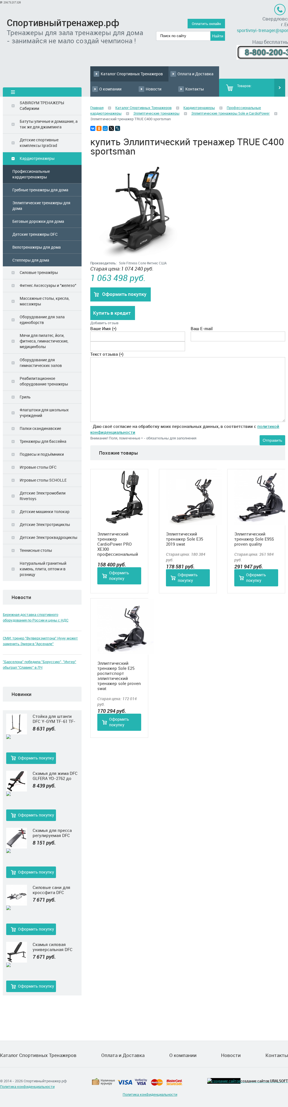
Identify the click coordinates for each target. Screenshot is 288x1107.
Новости (153, 89)
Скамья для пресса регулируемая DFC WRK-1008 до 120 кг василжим (52, 833)
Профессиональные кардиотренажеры (31, 174)
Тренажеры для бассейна (43, 441)
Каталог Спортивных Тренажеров (132, 73)
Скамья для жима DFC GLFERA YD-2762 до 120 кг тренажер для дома (55, 776)
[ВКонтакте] (92, 128)
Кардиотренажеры (37, 158)
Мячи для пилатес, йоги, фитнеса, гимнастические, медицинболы (44, 341)
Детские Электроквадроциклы (48, 537)
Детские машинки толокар (44, 511)
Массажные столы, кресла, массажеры (44, 301)
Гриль (25, 397)
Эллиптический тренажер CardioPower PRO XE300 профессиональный (117, 544)
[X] (111, 128)
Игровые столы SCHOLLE (43, 480)
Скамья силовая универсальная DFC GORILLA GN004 (53, 947)
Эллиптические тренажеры (156, 113)
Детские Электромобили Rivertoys (43, 495)
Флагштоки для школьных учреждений (44, 412)
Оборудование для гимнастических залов (41, 362)
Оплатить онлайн (206, 23)
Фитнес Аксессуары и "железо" (48, 285)
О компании (110, 89)
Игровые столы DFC (38, 467)
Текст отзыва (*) (106, 354)
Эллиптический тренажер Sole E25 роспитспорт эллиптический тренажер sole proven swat (119, 676)
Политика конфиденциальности (27, 1086)
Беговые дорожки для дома (38, 221)
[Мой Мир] (105, 128)
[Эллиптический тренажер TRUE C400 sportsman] (139, 258)
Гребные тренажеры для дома (40, 189)
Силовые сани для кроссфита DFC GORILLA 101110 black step (54, 890)
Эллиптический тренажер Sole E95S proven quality (254, 538)
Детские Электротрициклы (45, 524)
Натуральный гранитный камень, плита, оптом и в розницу (43, 569)
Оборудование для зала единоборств (42, 319)
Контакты (194, 89)
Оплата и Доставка (195, 73)
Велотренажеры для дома (36, 247)
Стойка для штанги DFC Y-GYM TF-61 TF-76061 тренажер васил (55, 719)
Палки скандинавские (40, 428)
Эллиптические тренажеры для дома (41, 205)
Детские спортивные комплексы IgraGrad (39, 142)
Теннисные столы (36, 550)
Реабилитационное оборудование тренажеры (44, 381)
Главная (97, 107)
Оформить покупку (36, 758)
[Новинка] (16, 736)
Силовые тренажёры (39, 272)
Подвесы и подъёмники (42, 454)
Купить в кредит (112, 313)
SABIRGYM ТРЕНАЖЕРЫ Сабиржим (42, 105)
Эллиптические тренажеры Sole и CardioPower (230, 113)
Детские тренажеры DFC (35, 234)
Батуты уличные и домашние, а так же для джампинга (49, 124)
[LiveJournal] (117, 128)
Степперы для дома (30, 260)
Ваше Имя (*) (103, 328)
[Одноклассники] (99, 128)
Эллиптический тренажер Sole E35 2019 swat (184, 538)
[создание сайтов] (223, 1080)
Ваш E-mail (202, 328)
